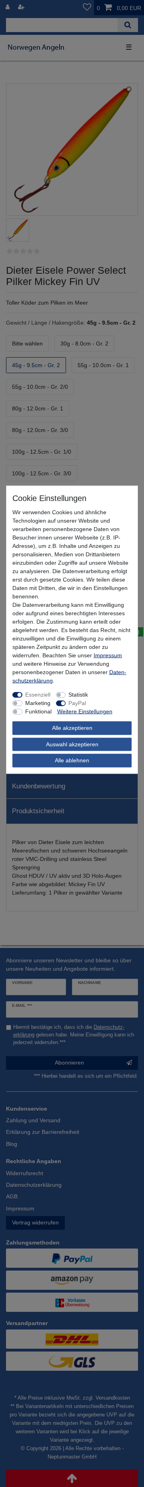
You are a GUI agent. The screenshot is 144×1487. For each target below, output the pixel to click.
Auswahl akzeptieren (72, 744)
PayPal (77, 703)
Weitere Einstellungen (84, 711)
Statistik (78, 694)
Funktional (38, 711)
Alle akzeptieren (72, 728)
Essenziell (37, 694)
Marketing (37, 703)
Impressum (108, 655)
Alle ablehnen (72, 760)
